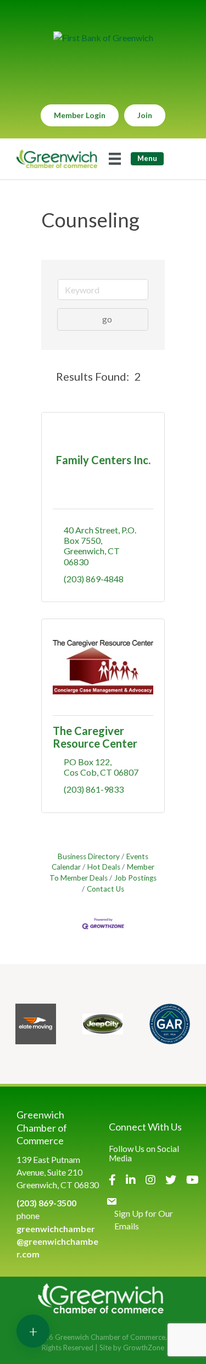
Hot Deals (103, 866)
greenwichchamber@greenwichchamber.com (57, 1241)
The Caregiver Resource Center (95, 737)
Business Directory (89, 856)
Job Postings (135, 877)
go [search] (107, 319)
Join (144, 115)
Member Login (79, 115)
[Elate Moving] (35, 1024)
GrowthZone (143, 1347)
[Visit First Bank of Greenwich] (103, 37)
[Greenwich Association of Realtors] (169, 1024)
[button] (46, 376)
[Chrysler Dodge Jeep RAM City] (102, 1024)
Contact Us (105, 888)
